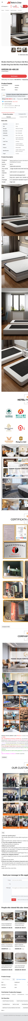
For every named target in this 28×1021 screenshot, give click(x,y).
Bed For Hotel (16, 1004)
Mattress (3, 985)
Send (14, 899)
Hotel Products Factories (8, 1001)
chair (16, 987)
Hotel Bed (20, 10)
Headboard (17, 982)
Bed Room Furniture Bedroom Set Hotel (11, 1007)
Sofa (16, 985)
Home (2, 10)
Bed (2, 982)
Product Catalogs (22, 979)
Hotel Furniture (13, 10)
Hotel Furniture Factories (22, 1001)
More (2, 1010)
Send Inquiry (14, 76)
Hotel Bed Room (6, 1004)
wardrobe (3, 987)
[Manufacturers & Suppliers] (14, 2)
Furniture (7, 10)
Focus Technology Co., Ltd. (18, 1015)
